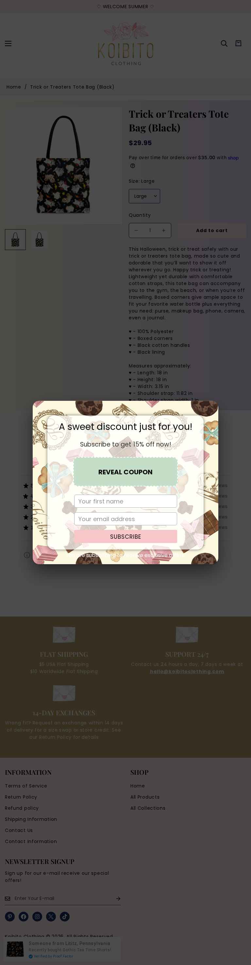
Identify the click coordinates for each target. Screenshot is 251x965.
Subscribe (125, 537)
